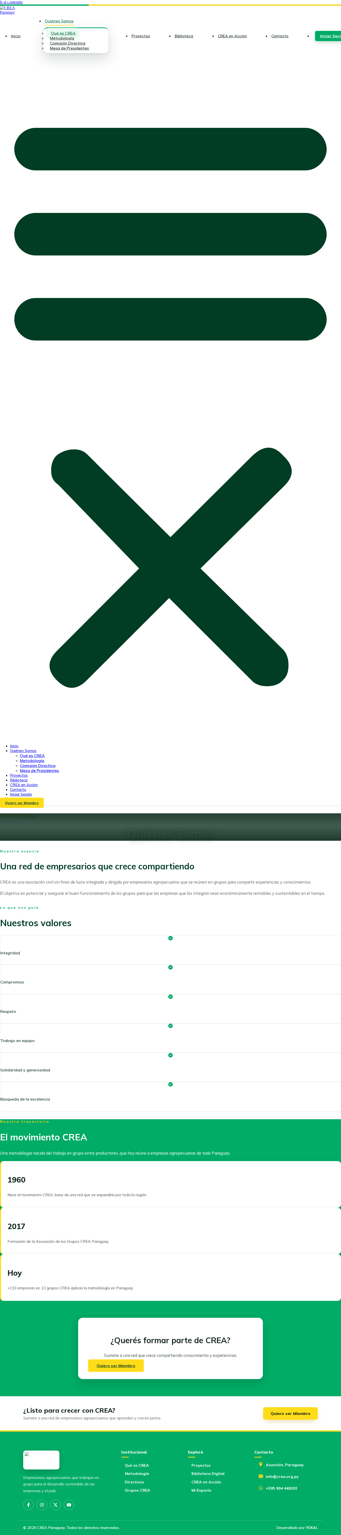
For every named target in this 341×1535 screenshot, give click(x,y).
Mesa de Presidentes (69, 48)
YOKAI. (312, 1528)
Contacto (280, 36)
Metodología (32, 760)
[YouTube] (69, 1505)
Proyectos (141, 36)
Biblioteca (184, 36)
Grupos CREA (137, 1490)
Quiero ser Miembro (290, 1413)
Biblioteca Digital (207, 1473)
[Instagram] (42, 1505)
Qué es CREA (32, 755)
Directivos (134, 1482)
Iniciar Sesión (21, 794)
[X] (55, 1505)
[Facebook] (28, 1505)
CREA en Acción (232, 36)
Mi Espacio (201, 1490)
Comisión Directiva (37, 765)
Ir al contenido (11, 2)
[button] (170, 398)
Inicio (15, 36)
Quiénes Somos (59, 21)
